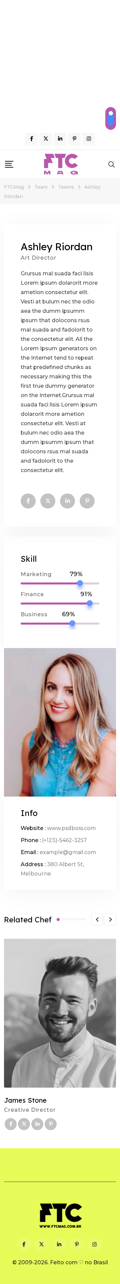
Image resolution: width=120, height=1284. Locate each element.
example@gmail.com (68, 852)
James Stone (25, 1100)
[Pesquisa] (111, 164)
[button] (97, 919)
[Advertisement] (60, 63)
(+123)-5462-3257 (64, 840)
